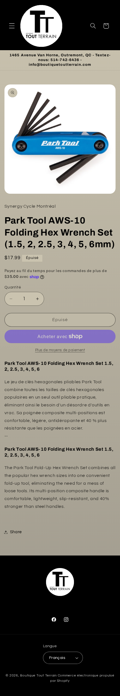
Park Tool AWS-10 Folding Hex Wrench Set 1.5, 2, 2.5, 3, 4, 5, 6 (59, 366)
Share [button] (16, 532)
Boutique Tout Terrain (38, 675)
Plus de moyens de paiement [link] (60, 350)
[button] (11, 26)
